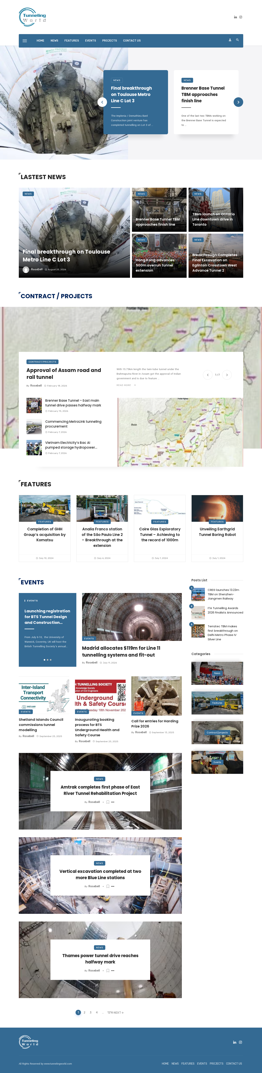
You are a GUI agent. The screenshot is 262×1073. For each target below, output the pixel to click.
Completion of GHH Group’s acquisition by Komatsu (45, 535)
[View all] (217, 673)
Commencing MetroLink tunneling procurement (73, 424)
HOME (40, 40)
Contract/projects (42, 361)
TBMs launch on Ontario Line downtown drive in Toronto (213, 219)
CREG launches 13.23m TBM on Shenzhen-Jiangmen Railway (223, 594)
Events (89, 638)
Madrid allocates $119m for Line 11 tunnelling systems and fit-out (121, 651)
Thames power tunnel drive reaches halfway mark (100, 959)
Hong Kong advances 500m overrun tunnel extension (155, 265)
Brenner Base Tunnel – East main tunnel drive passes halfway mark (73, 403)
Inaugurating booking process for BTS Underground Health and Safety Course (97, 727)
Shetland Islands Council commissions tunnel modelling (41, 724)
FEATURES (71, 40)
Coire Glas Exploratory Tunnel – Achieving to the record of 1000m (159, 535)
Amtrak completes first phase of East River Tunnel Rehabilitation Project (100, 790)
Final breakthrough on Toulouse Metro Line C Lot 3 (131, 94)
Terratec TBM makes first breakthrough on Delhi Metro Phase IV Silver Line (223, 632)
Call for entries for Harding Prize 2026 (154, 724)
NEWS (54, 40)
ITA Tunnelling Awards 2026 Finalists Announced (225, 610)
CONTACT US (132, 40)
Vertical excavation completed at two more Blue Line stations (100, 874)
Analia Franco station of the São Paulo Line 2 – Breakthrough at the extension (102, 537)
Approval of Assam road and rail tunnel (63, 374)
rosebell (37, 269)
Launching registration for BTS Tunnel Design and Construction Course (47, 616)
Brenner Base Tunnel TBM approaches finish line (203, 94)
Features (44, 521)
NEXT (117, 1012)
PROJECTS (109, 40)
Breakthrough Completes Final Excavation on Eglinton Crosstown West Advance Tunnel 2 (214, 262)
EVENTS (90, 40)
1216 (109, 1012)
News (116, 80)
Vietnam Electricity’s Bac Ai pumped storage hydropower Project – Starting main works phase (70, 445)
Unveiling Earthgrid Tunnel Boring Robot (217, 532)
